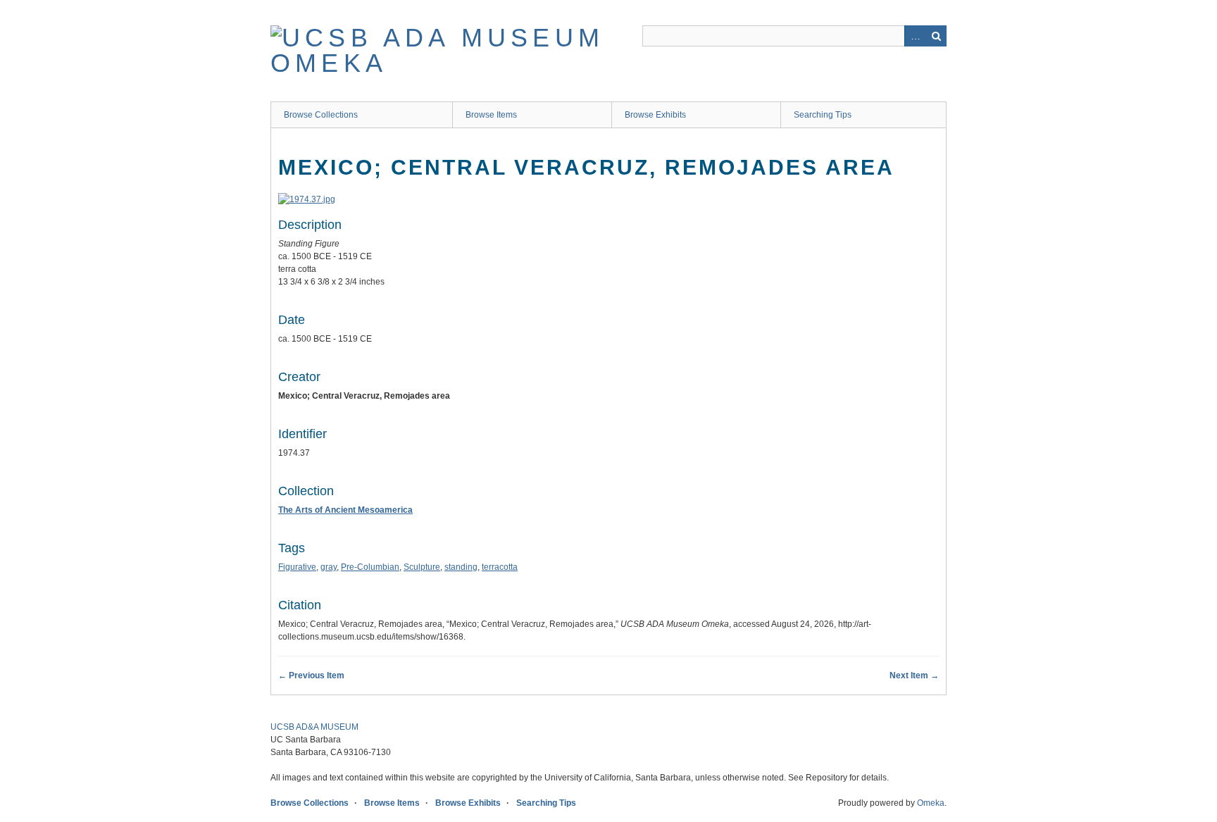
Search (936, 35)
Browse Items (491, 115)
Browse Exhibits (655, 115)
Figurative (297, 567)
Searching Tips (822, 115)
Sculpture (422, 567)
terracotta (500, 567)
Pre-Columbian (370, 567)
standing (461, 567)
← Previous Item (311, 675)
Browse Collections (321, 115)
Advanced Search (914, 35)
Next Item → (914, 675)
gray (328, 567)
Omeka (930, 803)
